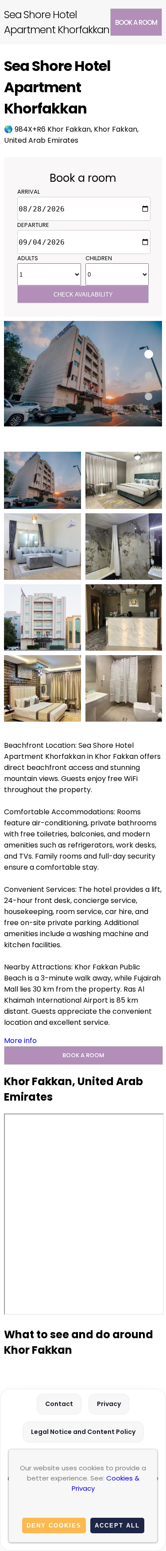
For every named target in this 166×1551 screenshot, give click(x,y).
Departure (33, 225)
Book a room (136, 22)
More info (20, 1040)
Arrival (28, 192)
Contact (59, 1403)
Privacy (109, 1403)
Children (98, 258)
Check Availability (83, 294)
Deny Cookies (54, 1525)
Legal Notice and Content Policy (83, 1431)
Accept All (117, 1525)
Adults (27, 258)
